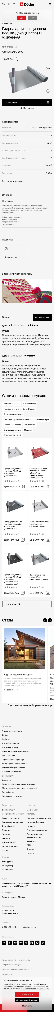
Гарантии (6, 830)
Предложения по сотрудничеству (34, 835)
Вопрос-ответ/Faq (10, 846)
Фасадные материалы (12, 731)
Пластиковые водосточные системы (18, 784)
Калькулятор (7, 866)
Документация (8, 810)
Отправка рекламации (37, 830)
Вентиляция (7, 776)
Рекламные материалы (12, 822)
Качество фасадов (35, 822)
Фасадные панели (10, 743)
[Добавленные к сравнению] (8, 4)
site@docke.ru (29, 927)
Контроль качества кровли (39, 818)
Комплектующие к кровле (13, 768)
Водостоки (6, 780)
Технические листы (11, 818)
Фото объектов (9, 842)
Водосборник (8, 792)
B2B (29, 845)
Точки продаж (11, 102)
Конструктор (7, 861)
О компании (32, 810)
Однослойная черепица (13, 759)
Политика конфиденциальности (15, 969)
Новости (30, 853)
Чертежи (6, 834)
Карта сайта (7, 974)
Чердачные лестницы (12, 796)
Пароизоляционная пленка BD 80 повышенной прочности (38, 577)
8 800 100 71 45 (9, 927)
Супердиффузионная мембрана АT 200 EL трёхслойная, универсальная (12, 472)
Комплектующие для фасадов (15, 751)
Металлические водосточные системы (19, 788)
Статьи (5, 850)
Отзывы (30, 849)
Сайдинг (6, 735)
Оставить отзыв (42, 317)
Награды (31, 826)
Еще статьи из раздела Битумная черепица (29, 705)
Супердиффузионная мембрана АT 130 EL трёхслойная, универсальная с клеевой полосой (38, 473)
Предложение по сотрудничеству (16, 960)
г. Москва (21, 897)
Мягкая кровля (8, 755)
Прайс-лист (7, 870)
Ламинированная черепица (14, 763)
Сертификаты (8, 826)
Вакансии (31, 841)
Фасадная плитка (10, 747)
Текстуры (6, 838)
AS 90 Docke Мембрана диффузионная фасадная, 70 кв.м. (39, 524)
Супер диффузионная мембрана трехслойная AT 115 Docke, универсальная (13, 525)
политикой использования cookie (36, 989)
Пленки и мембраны (11, 772)
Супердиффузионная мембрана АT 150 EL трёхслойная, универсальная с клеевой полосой (12, 579)
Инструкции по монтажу (13, 814)
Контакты (31, 814)
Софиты (6, 739)
